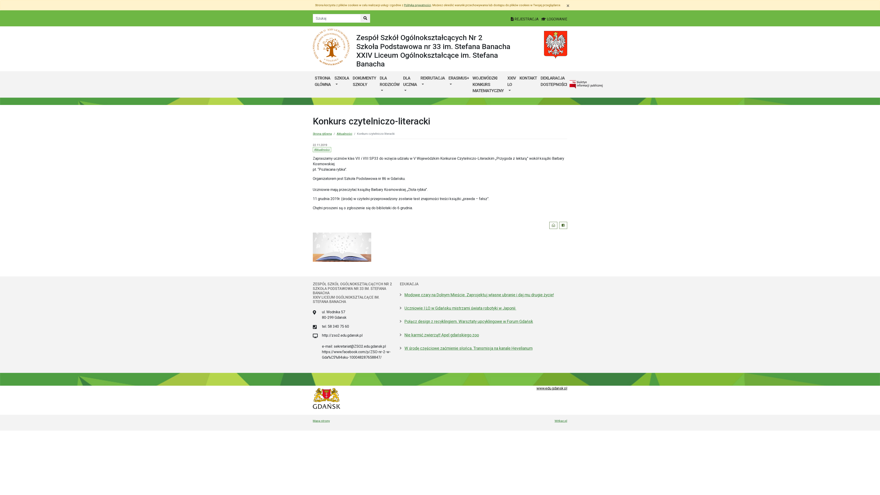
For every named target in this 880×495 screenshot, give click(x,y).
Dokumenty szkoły (364, 81)
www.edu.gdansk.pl (551, 388)
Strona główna (323, 81)
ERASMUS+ (458, 78)
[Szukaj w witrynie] (365, 18)
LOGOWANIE (556, 19)
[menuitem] (342, 84)
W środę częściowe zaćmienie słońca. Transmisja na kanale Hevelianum (468, 348)
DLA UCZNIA (410, 81)
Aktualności (344, 133)
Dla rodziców (389, 81)
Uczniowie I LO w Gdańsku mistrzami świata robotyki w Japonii (460, 308)
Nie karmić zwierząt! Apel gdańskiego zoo (441, 335)
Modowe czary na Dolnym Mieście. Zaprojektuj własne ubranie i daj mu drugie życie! (479, 295)
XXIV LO (511, 81)
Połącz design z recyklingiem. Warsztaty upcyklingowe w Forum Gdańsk (468, 321)
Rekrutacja (433, 78)
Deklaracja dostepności (554, 81)
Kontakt (528, 78)
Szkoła (341, 78)
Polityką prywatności (417, 5)
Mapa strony (321, 421)
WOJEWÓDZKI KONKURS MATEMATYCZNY (488, 84)
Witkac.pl (561, 421)
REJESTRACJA (526, 19)
